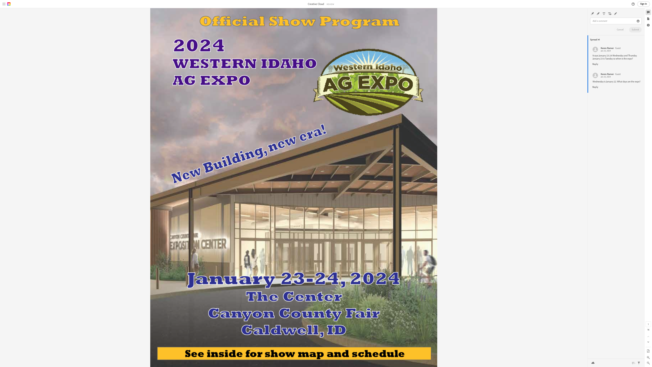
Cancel (620, 29)
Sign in (643, 3)
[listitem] (616, 57)
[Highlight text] (598, 13)
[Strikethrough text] (604, 13)
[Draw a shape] (615, 13)
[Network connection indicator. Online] (593, 363)
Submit (635, 29)
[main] (293, 187)
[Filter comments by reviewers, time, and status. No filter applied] (639, 363)
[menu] (4, 4)
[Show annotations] (633, 363)
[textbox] (613, 21)
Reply (595, 64)
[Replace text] (609, 13)
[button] (633, 4)
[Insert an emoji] (638, 21)
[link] (9, 4)
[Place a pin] (592, 13)
